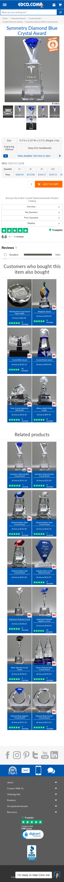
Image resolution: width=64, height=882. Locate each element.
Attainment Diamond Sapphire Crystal (44, 620)
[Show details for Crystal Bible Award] (19, 342)
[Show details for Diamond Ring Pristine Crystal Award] (44, 698)
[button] (4, 5)
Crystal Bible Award (19, 360)
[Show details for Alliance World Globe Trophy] (44, 390)
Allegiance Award (44, 312)
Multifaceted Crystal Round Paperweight (19, 312)
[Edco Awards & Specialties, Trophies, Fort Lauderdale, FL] (31, 853)
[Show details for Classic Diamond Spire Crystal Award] (44, 650)
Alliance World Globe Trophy (44, 409)
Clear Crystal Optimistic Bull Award (20, 409)
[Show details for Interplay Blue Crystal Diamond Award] (44, 553)
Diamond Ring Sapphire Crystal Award (19, 717)
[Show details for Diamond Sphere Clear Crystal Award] (44, 504)
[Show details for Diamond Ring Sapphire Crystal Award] (19, 698)
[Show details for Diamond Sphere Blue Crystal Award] (19, 504)
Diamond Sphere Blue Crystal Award (19, 523)
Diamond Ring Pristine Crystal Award (44, 717)
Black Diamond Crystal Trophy (19, 668)
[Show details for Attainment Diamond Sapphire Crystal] (44, 601)
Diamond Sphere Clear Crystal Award (44, 523)
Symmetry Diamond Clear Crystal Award (44, 475)
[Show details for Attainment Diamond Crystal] (19, 601)
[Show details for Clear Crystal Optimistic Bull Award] (19, 390)
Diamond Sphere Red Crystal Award (19, 572)
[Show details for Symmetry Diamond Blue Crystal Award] (19, 456)
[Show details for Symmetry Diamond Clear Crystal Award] (44, 456)
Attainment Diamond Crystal (19, 619)
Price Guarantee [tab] (31, 218)
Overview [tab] (31, 207)
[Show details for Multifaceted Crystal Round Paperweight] (19, 293)
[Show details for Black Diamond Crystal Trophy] (19, 650)
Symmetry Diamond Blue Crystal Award (19, 475)
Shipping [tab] (31, 223)
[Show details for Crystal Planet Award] (44, 342)
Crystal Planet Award (44, 360)
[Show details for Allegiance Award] (44, 293)
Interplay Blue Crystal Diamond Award (44, 572)
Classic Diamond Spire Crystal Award (44, 668)
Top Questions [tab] (31, 212)
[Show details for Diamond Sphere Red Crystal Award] (19, 553)
